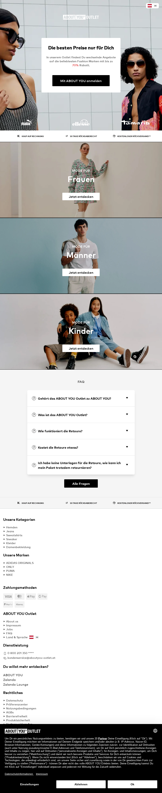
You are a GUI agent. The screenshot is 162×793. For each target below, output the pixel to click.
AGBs (10, 712)
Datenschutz (14, 700)
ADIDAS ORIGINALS (20, 563)
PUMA (10, 571)
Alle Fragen (81, 483)
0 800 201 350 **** (21, 653)
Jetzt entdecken (81, 196)
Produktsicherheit (18, 720)
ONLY (10, 567)
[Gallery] (81, 124)
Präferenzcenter (17, 704)
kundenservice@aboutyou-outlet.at (31, 658)
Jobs (9, 629)
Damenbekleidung (18, 547)
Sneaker (11, 539)
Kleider (11, 543)
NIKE (9, 575)
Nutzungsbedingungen (21, 708)
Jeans (10, 531)
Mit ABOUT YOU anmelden (81, 80)
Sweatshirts (14, 535)
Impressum (13, 625)
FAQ (9, 633)
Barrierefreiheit (16, 716)
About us (12, 621)
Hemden (11, 527)
